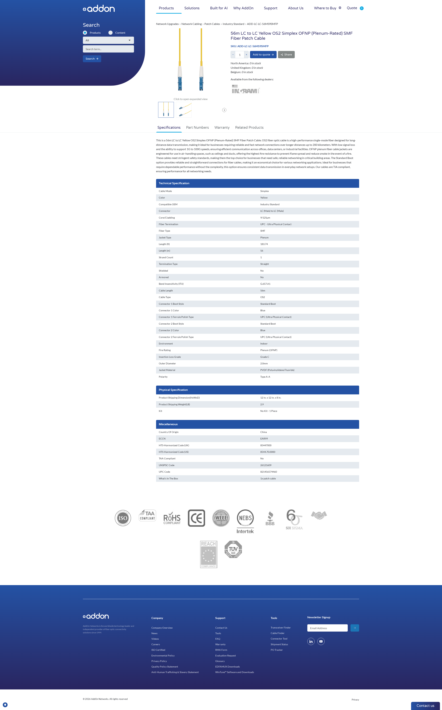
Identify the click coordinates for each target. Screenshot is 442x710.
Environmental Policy (163, 655)
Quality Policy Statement (164, 666)
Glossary (220, 661)
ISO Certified (158, 649)
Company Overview (162, 627)
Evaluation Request (225, 655)
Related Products (249, 128)
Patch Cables (212, 23)
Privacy (355, 699)
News (154, 633)
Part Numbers (197, 128)
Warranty (222, 128)
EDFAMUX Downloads (227, 666)
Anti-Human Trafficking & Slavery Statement (175, 672)
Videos (155, 638)
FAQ (217, 638)
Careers (155, 644)
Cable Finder (278, 633)
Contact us (425, 706)
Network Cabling (191, 23)
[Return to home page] (106, 8)
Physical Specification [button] (173, 390)
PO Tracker (277, 649)
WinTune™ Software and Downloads (234, 672)
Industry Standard (233, 23)
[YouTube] (321, 641)
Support (220, 617)
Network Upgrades (167, 23)
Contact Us (221, 627)
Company (157, 617)
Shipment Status (279, 644)
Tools (218, 633)
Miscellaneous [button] (168, 424)
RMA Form (221, 649)
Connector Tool (279, 638)
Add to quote (261, 54)
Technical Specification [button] (174, 183)
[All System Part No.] (108, 40)
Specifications (169, 128)
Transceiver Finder (281, 627)
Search (90, 58)
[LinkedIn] (311, 641)
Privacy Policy (159, 661)
